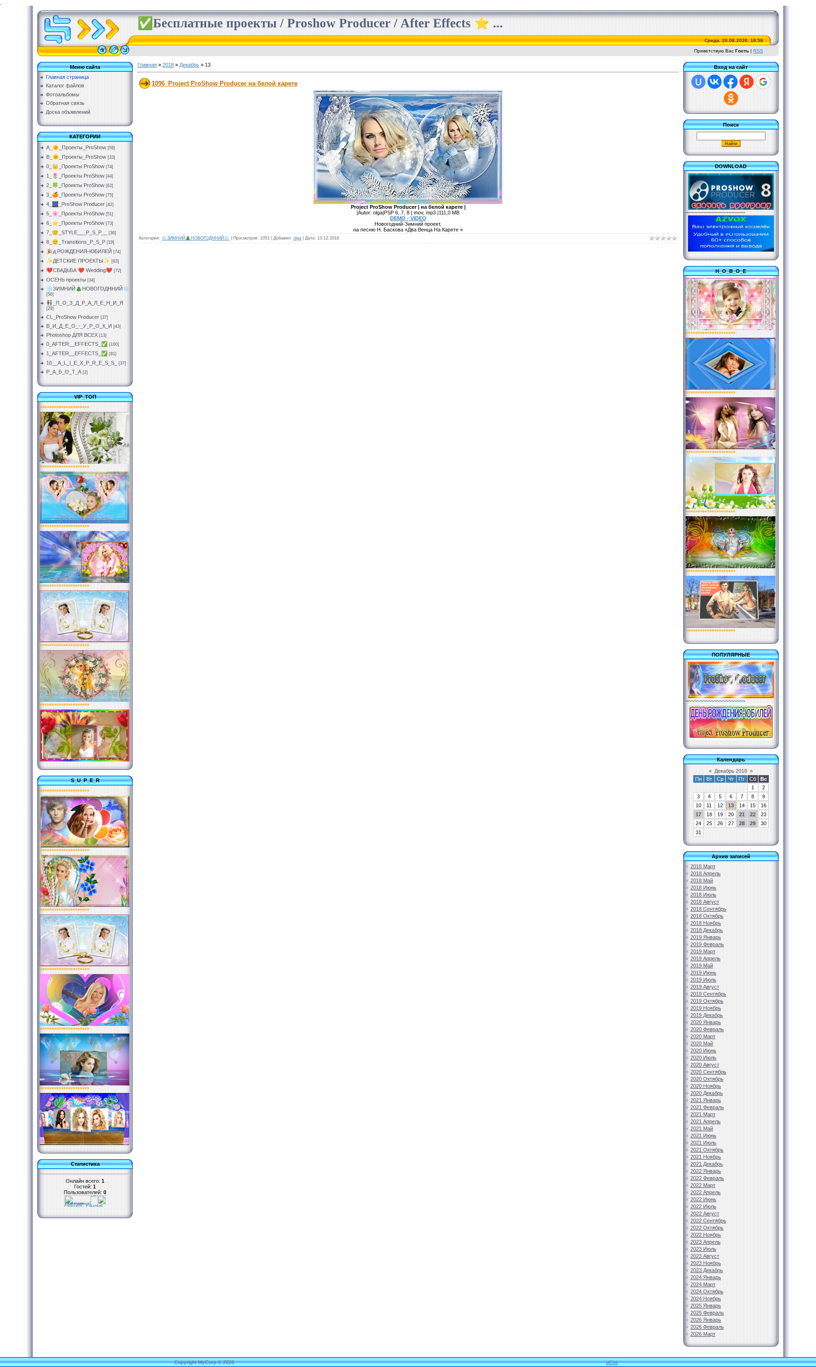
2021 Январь (705, 1100)
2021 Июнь (703, 1135)
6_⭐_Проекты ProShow (75, 223)
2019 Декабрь (706, 1015)
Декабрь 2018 (730, 771)
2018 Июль (703, 894)
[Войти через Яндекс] (747, 82)
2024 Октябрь (706, 1291)
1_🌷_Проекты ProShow (75, 176)
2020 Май (701, 1043)
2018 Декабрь (706, 930)
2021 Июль (703, 1142)
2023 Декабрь (706, 1270)
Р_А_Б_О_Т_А (63, 372)
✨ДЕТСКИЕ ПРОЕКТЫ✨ (78, 261)
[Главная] (102, 54)
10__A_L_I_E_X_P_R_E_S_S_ (81, 363)
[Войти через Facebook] (730, 82)
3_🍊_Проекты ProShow (75, 194)
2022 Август (704, 1213)
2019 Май (701, 965)
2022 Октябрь (706, 1227)
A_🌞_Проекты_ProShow (76, 147)
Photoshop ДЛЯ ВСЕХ (72, 335)
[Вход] (124, 54)
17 (698, 814)
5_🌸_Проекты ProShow (75, 213)
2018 (168, 65)
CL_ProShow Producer (72, 317)
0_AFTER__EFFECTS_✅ (77, 344)
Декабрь (189, 65)
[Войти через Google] (763, 81)
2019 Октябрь (706, 1001)
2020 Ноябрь (705, 1086)
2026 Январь (705, 1320)
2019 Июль (703, 980)
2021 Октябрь (706, 1150)
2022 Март (702, 1185)
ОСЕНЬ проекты (66, 279)
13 (731, 805)
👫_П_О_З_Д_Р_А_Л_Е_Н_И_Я (84, 303)
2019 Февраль (707, 944)
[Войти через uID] (698, 82)
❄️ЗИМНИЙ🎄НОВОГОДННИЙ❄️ (87, 288)
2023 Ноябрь (705, 1263)
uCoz (612, 1362)
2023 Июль (703, 1249)
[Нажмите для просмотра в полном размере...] (408, 202)
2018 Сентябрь (708, 909)
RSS (758, 50)
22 (753, 814)
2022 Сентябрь (708, 1220)
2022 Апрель (705, 1192)
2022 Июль (703, 1206)
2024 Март (702, 1284)
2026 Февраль (707, 1327)
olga (297, 238)
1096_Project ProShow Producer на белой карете (225, 83)
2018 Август (704, 902)
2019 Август (704, 987)
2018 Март (702, 866)
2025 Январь (705, 1305)
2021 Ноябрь (705, 1157)
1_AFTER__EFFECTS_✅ (77, 353)
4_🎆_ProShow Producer (75, 204)
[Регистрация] (114, 54)
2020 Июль (703, 1057)
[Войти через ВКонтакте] (714, 82)
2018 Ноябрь (705, 923)
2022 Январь (705, 1171)
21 (742, 814)
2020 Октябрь (706, 1079)
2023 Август (704, 1256)
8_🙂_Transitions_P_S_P (75, 242)
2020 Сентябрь (708, 1072)
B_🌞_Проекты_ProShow (76, 157)
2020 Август (704, 1065)
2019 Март (702, 951)
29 (753, 823)
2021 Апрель (705, 1121)
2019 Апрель (705, 958)
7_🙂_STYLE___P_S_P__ (76, 232)
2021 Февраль (707, 1107)
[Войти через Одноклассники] (731, 98)
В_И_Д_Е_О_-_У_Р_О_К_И (79, 326)
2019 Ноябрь (705, 1008)
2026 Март (702, 1334)
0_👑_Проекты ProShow (75, 166)
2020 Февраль (707, 1029)
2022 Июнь (703, 1199)
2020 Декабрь (706, 1093)
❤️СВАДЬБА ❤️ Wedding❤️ (79, 270)
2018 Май (701, 880)
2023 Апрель (705, 1242)
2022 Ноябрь (705, 1235)
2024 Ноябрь (705, 1298)
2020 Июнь (703, 1050)
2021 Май (701, 1128)
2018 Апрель (705, 873)
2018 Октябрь (706, 916)
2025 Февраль (707, 1313)
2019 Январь (705, 937)
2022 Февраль (707, 1178)
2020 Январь (705, 1022)
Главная (147, 65)
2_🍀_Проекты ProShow (75, 185)
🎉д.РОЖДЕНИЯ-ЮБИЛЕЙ (79, 251)
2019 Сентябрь (708, 994)
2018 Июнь (703, 887)
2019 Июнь (703, 972)
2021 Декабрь (706, 1164)
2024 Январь (705, 1277)
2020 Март (702, 1036)
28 (742, 823)
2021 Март (702, 1114)
